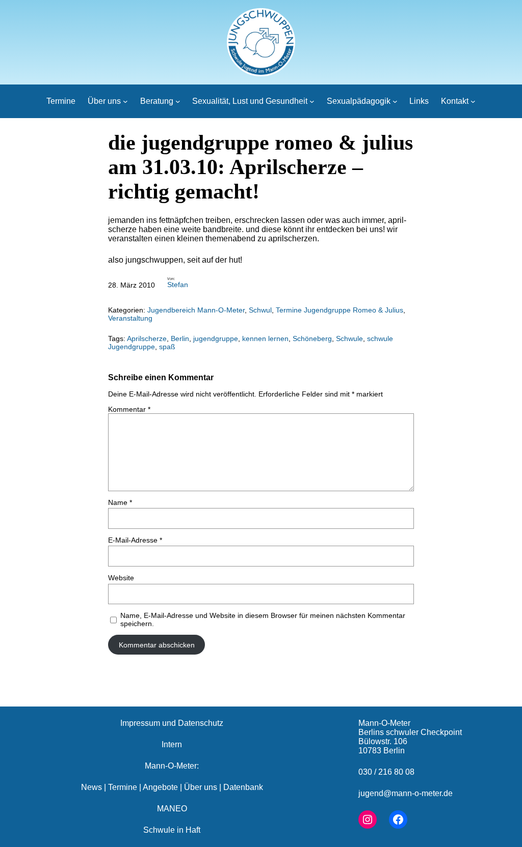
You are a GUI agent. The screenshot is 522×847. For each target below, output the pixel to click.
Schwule (349, 338)
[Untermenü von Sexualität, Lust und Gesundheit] (312, 101)
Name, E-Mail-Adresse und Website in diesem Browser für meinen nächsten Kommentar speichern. (262, 619)
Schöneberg (312, 338)
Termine (122, 787)
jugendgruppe (215, 338)
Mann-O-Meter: (172, 765)
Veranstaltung (130, 318)
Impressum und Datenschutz (171, 723)
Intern (172, 744)
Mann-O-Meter (384, 723)
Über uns (200, 787)
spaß (167, 347)
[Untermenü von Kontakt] (473, 101)
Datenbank (243, 787)
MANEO (172, 808)
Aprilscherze (147, 338)
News (91, 787)
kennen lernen (265, 338)
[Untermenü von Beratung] (177, 101)
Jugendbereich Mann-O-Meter (196, 310)
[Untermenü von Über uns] (125, 101)
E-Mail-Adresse (135, 540)
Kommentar (129, 409)
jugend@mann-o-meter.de (405, 793)
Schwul (260, 310)
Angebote (160, 787)
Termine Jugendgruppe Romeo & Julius (339, 310)
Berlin (180, 338)
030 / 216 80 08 (386, 772)
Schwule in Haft (171, 830)
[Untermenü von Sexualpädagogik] (395, 101)
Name (120, 502)
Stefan (177, 284)
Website (121, 578)
